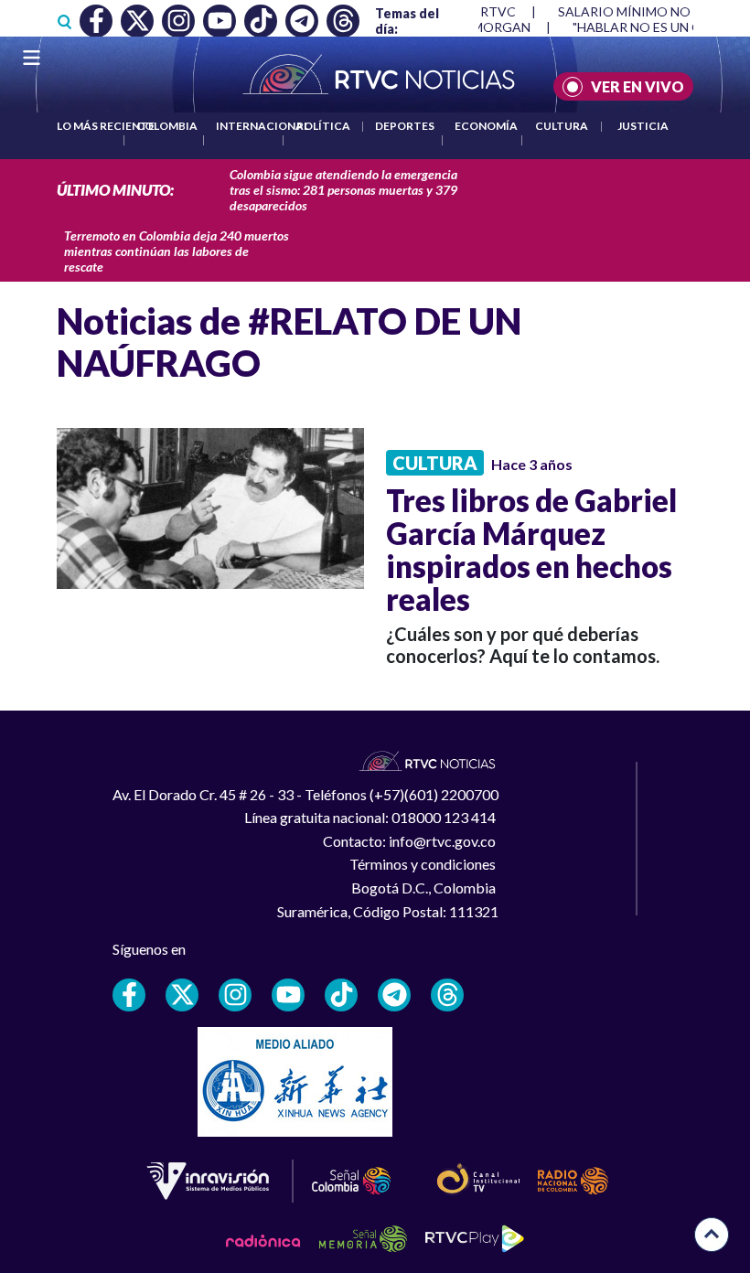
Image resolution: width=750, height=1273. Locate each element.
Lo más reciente (106, 126)
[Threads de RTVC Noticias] (447, 995)
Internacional (262, 126)
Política (323, 126)
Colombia (167, 126)
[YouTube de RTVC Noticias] (288, 995)
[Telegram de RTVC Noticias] (394, 995)
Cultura (561, 126)
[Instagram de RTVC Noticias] (235, 995)
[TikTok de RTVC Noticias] (341, 995)
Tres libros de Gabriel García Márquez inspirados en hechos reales (531, 549)
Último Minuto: (115, 189)
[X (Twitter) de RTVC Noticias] (182, 995)
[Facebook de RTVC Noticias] (128, 995)
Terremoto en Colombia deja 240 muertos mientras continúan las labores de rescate (176, 251)
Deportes (404, 126)
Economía (486, 126)
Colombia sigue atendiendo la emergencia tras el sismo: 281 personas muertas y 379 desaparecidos (343, 189)
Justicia (643, 126)
